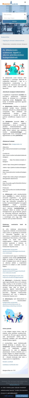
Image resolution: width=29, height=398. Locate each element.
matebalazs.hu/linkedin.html (10, 364)
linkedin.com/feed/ (8, 361)
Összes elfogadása (22, 396)
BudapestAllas (5, 37)
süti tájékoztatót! (12, 393)
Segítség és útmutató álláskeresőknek (13, 40)
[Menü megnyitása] (25, 2)
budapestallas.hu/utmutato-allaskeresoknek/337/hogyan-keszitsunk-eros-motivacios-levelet (14, 271)
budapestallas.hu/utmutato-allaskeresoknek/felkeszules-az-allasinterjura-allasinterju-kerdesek (12, 304)
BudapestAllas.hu (14, 385)
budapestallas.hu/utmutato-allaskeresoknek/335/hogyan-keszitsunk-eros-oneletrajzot (14, 251)
